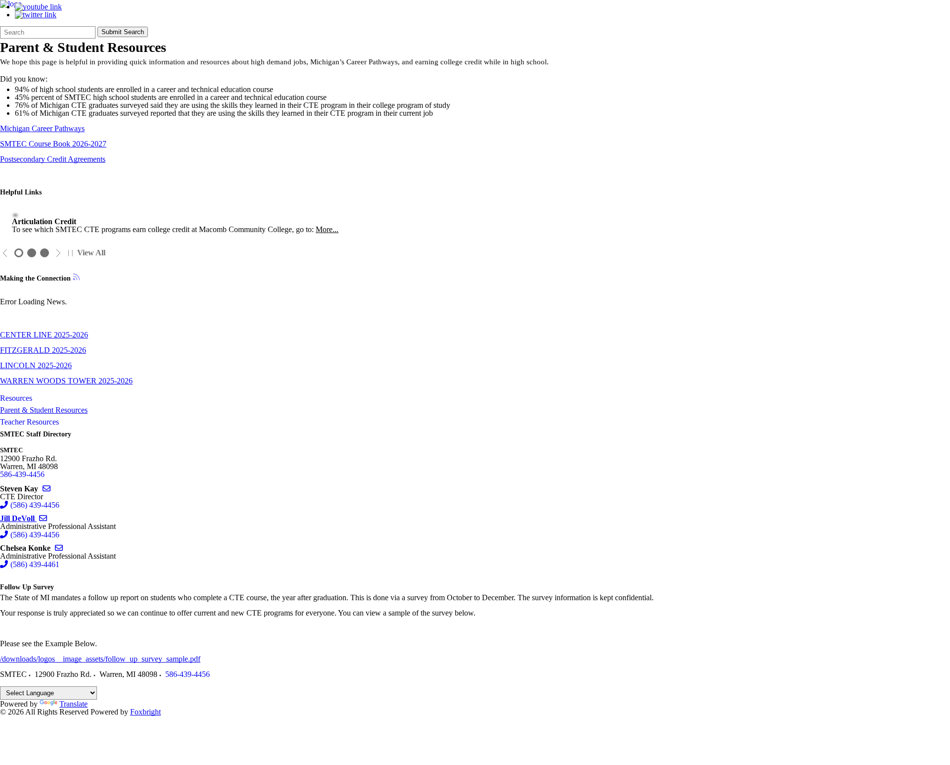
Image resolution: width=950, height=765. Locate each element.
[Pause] (70, 253)
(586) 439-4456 (34, 505)
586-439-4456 (22, 474)
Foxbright (145, 712)
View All (91, 253)
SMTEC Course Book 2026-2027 (53, 144)
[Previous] (5, 253)
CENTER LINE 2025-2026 (44, 335)
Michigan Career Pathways (42, 128)
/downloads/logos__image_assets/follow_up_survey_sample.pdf (100, 659)
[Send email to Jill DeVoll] (43, 518)
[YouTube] (38, 6)
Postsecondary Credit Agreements (52, 159)
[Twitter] (35, 14)
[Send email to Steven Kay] (46, 488)
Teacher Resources (29, 422)
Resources (16, 398)
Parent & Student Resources (44, 410)
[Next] (58, 253)
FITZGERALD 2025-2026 (43, 350)
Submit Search (122, 32)
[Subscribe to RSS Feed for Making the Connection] (76, 278)
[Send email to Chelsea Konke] (59, 548)
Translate (73, 704)
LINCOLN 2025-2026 (36, 365)
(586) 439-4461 (34, 564)
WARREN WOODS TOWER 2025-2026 (66, 381)
